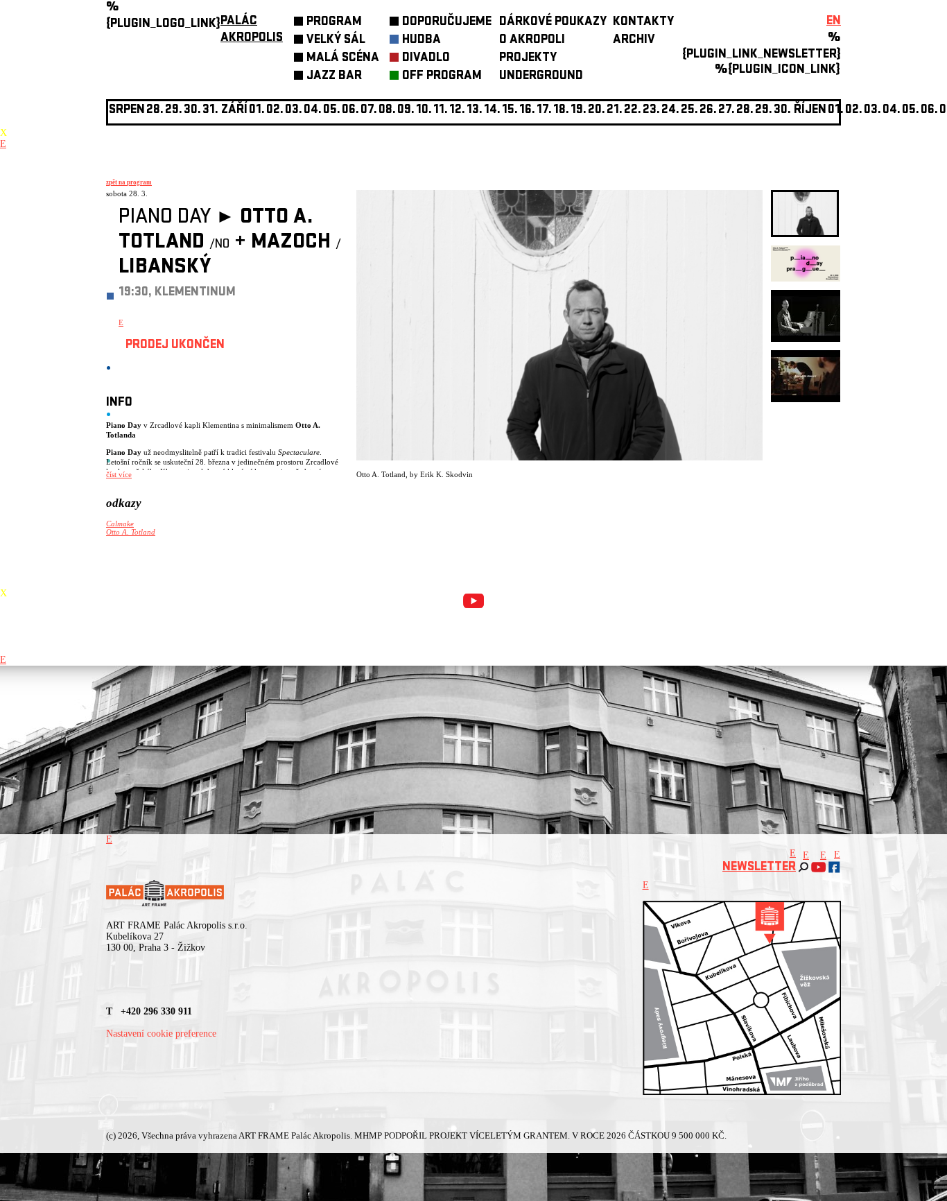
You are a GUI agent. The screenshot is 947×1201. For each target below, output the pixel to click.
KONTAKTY (643, 23)
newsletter (759, 868)
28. (745, 111)
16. (527, 111)
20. (596, 111)
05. (910, 111)
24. (670, 111)
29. (763, 111)
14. (492, 111)
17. (544, 111)
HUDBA (421, 41)
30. (782, 111)
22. (632, 111)
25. (689, 111)
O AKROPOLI (532, 41)
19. (579, 111)
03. (872, 111)
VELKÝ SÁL (335, 41)
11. (440, 111)
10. (424, 111)
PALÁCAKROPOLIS (251, 30)
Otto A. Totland (130, 532)
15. (510, 111)
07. (368, 111)
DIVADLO (426, 59)
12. (457, 111)
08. (387, 111)
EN (833, 22)
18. (561, 111)
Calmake (120, 523)
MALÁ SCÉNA (342, 59)
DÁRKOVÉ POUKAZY (553, 23)
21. (615, 111)
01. (836, 111)
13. (475, 111)
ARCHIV (634, 41)
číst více (119, 474)
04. (313, 111)
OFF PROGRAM (442, 77)
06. (350, 111)
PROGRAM (334, 23)
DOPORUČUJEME (447, 23)
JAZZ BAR (334, 77)
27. (726, 111)
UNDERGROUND (541, 77)
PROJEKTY (528, 59)
